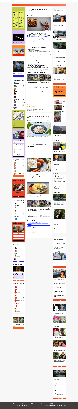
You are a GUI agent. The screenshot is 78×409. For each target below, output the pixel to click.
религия (40, 109)
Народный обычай (29, 110)
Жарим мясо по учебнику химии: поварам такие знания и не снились (38, 228)
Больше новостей (59, 84)
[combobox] (22, 73)
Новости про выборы (18, 261)
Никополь (65, 405)
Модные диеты (41, 4)
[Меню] (22, 1)
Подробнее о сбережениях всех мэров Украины (18, 176)
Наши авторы (25, 405)
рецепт (28, 235)
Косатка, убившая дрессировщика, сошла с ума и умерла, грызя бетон (38, 101)
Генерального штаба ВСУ (19, 28)
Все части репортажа (18, 196)
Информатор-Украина (52, 405)
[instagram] (14, 405)
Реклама (28, 405)
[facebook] (12, 405)
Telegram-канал (36, 69)
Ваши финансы (56, 405)
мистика (34, 110)
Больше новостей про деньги (59, 300)
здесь (41, 70)
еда (30, 235)
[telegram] (17, 405)
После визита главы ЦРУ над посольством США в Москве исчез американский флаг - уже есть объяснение (45, 91)
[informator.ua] (16, 1)
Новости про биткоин (18, 280)
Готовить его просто (41, 141)
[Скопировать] (50, 15)
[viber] (19, 405)
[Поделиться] (48, 15)
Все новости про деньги (18, 127)
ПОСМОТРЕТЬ (59, 95)
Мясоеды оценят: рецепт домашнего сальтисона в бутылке (37, 227)
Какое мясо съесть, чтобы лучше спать (34, 222)
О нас (22, 405)
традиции (43, 109)
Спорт (59, 405)
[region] (18, 75)
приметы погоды (35, 109)
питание (36, 235)
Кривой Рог (62, 405)
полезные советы (40, 235)
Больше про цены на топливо (18, 156)
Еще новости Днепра (59, 398)
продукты (33, 235)
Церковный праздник (29, 109)
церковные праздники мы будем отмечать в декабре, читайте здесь (37, 36)
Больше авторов (59, 123)
